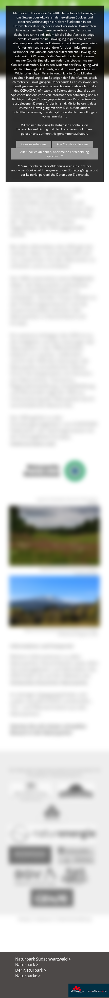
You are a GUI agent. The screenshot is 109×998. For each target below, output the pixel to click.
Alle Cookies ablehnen (72, 144)
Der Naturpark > (30, 970)
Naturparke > (28, 976)
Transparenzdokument (77, 129)
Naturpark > (26, 964)
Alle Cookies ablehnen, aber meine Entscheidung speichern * (54, 154)
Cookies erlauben (33, 144)
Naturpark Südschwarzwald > (43, 959)
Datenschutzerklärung (32, 129)
